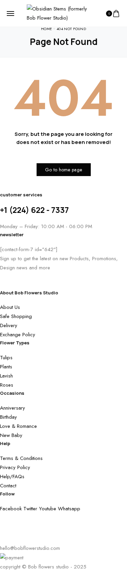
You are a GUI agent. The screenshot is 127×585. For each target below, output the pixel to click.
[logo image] (60, 13)
